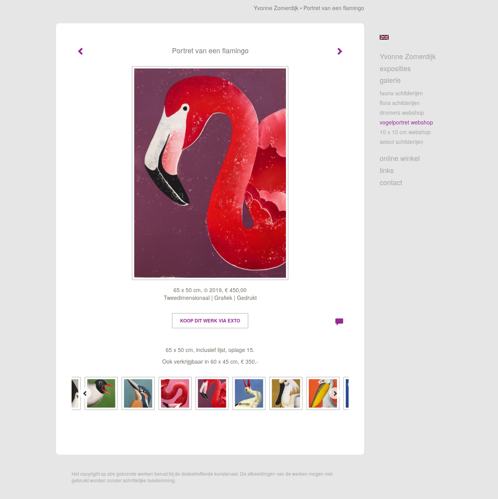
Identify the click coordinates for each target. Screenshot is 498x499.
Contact (391, 182)
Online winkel (400, 158)
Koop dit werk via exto (210, 320)
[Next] (335, 393)
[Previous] (85, 393)
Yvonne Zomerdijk (276, 8)
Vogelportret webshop (406, 122)
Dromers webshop (402, 112)
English (384, 37)
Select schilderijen (401, 141)
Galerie (390, 80)
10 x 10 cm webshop (405, 132)
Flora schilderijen (400, 103)
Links (387, 170)
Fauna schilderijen (401, 93)
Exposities (395, 68)
